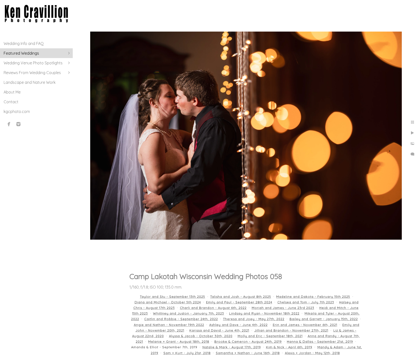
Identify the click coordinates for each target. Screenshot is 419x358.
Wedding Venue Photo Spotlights (33, 62)
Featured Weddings (21, 53)
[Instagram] (18, 124)
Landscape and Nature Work (30, 82)
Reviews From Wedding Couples (32, 72)
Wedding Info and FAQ (24, 43)
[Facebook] (9, 124)
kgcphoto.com (17, 111)
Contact (11, 101)
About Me (12, 92)
